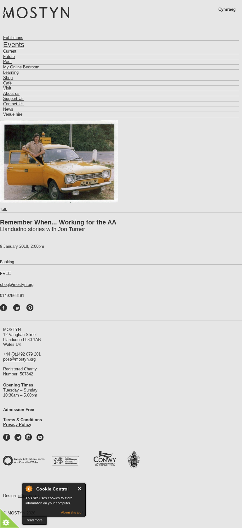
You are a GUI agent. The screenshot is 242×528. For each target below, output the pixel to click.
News (8, 109)
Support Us (13, 98)
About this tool (71, 512)
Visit (7, 88)
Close (80, 489)
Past (7, 61)
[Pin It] (31, 309)
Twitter (23, 309)
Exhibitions (13, 37)
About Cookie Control (28, 488)
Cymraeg (227, 9)
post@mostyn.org (19, 359)
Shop (8, 77)
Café (7, 83)
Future (9, 56)
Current (9, 51)
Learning (11, 72)
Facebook (10, 309)
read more (35, 520)
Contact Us (13, 104)
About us (11, 93)
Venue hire (12, 114)
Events (13, 45)
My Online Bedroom (21, 67)
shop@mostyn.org (16, 284)
